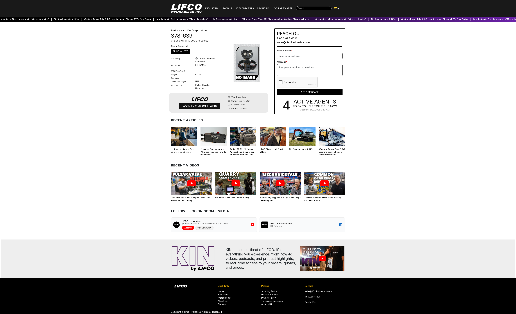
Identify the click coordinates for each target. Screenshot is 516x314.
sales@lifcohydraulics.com (293, 42)
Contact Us (310, 302)
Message (282, 62)
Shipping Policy (269, 291)
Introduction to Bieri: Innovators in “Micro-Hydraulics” (171, 19)
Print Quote (180, 51)
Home (221, 291)
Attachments (224, 297)
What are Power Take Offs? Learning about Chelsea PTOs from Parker (107, 19)
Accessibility (267, 304)
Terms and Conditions (272, 301)
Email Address (285, 50)
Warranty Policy (269, 294)
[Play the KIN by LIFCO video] (322, 258)
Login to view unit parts (199, 105)
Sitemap (222, 304)
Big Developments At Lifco (56, 19)
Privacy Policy (268, 297)
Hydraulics (223, 294)
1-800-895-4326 (287, 38)
